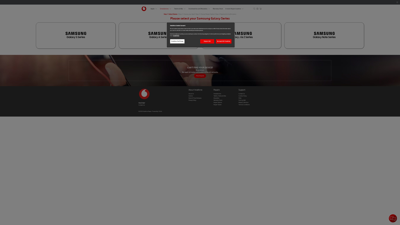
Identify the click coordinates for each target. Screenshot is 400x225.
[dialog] (201, 34)
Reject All (207, 41)
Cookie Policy (176, 35)
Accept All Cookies (223, 41)
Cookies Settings (177, 41)
